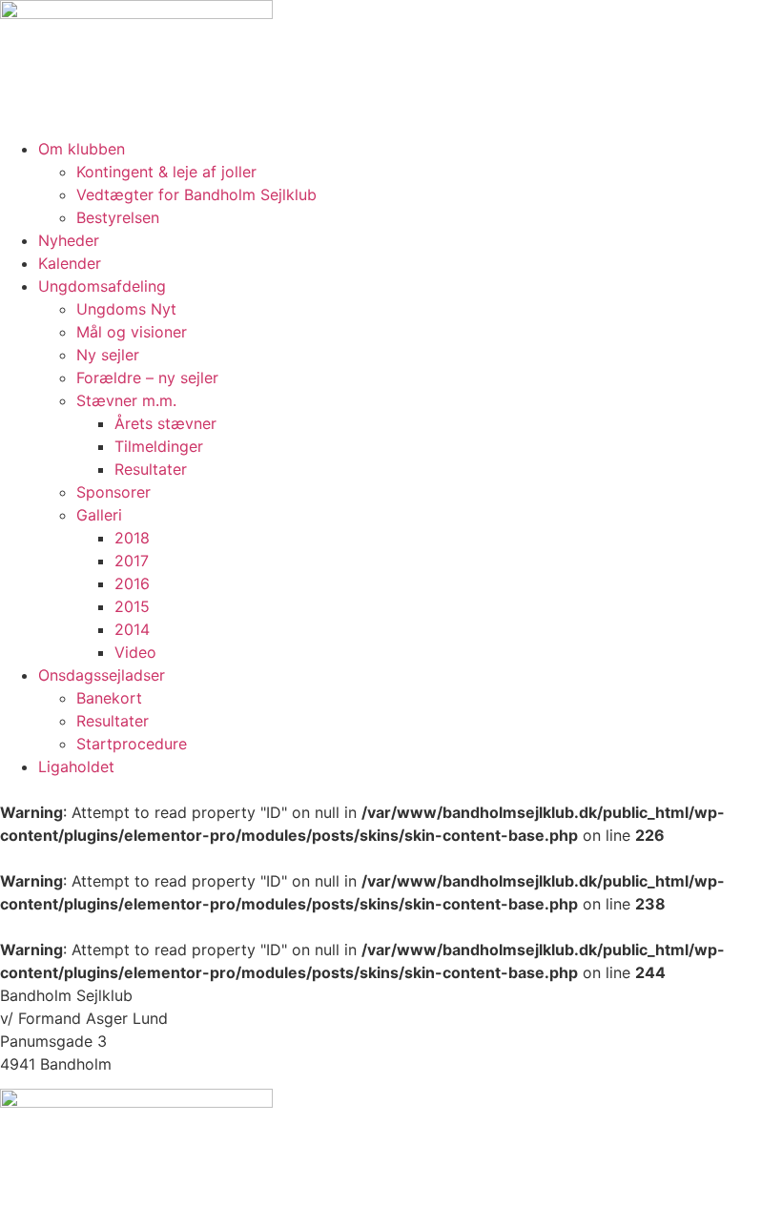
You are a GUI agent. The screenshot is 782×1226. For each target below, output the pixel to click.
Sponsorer (113, 491)
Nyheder (68, 240)
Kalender (69, 263)
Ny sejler (107, 354)
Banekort (109, 697)
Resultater (150, 469)
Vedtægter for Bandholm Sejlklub (196, 194)
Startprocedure (131, 743)
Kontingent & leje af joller (166, 171)
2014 (132, 629)
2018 (132, 537)
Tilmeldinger (158, 446)
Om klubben (81, 148)
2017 (131, 560)
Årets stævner (165, 423)
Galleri (99, 514)
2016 (132, 583)
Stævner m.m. (126, 400)
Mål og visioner (131, 331)
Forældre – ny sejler (147, 377)
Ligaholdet (76, 766)
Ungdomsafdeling (102, 286)
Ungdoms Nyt (126, 308)
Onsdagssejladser (101, 675)
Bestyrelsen (117, 217)
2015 (132, 606)
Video (135, 652)
